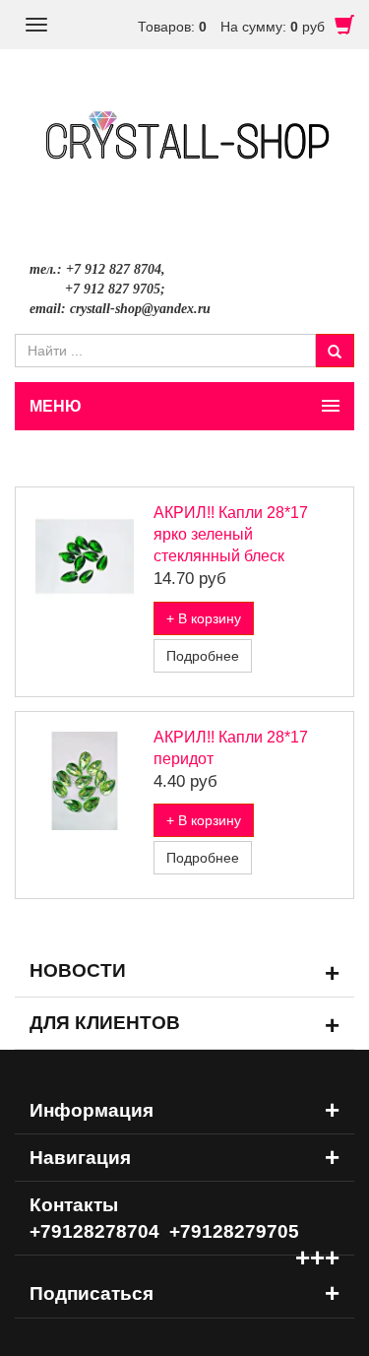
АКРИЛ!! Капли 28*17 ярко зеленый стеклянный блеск (231, 534)
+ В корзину (203, 618)
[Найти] (334, 350)
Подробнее (202, 656)
